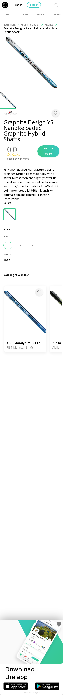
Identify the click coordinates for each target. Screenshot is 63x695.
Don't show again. (31, 692)
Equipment (10, 24)
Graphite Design (30, 24)
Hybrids (49, 24)
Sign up (34, 4)
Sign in (18, 4)
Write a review (48, 151)
